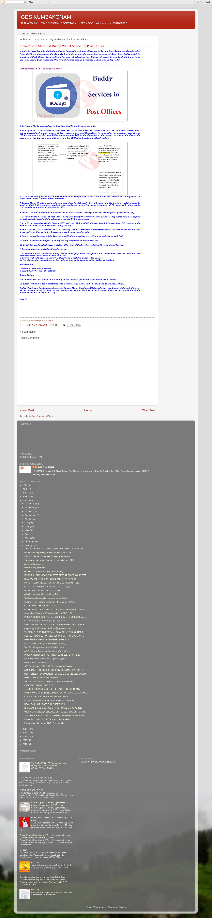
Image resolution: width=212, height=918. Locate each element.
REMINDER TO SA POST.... (37, 662)
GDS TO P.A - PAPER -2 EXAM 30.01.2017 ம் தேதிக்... (48, 587)
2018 (25, 497)
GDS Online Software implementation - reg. (44, 571)
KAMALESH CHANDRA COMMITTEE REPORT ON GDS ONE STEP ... (56, 575)
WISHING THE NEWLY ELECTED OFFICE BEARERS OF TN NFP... (55, 712)
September (30, 515)
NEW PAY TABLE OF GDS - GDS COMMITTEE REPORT (50, 579)
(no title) (23, 850)
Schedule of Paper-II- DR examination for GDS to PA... (49, 613)
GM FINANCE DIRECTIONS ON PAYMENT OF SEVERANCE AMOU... (56, 693)
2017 (25, 500)
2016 (25, 729)
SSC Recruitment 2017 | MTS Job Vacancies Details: (48, 666)
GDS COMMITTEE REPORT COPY (40, 606)
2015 (25, 733)
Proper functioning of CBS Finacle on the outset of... (48, 719)
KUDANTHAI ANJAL (45, 467)
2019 (25, 493)
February (29, 542)
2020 (25, 489)
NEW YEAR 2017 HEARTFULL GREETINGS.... (45, 704)
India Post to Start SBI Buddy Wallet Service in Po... (47, 640)
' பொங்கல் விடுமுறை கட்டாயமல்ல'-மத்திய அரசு (44, 647)
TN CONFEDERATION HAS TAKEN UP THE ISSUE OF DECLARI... (55, 716)
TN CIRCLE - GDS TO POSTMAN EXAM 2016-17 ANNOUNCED (53, 632)
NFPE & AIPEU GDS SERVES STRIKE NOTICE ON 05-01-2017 (53, 708)
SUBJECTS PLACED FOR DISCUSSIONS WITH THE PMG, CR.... (54, 636)
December (30, 504)
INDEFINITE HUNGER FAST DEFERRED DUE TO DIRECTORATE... (55, 617)
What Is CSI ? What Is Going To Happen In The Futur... (49, 681)
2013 (25, 740)
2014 (25, 736)
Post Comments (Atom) (42, 416)
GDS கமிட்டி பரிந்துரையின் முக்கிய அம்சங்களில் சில (46, 598)
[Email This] (68, 325)
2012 (25, 744)
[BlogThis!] (71, 325)
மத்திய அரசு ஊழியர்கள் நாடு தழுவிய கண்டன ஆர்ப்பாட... (48, 651)
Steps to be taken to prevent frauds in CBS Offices (42, 877)
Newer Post (26, 410)
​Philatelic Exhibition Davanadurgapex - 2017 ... (45, 678)
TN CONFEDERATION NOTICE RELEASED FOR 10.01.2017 (52, 689)
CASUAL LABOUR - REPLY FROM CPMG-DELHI (46, 696)
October (29, 511)
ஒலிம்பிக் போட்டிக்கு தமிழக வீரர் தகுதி (37, 778)
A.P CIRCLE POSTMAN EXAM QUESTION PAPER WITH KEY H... (54, 549)
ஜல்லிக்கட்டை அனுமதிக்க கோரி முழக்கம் (41, 594)
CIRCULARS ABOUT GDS (31, 790)
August (28, 519)
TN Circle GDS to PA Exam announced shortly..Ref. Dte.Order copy (48, 764)
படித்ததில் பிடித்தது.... (33, 564)
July (27, 523)
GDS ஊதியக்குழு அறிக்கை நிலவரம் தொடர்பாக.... (45, 621)
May (27, 530)
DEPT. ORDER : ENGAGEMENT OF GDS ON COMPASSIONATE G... (56, 674)
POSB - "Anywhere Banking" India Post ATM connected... (50, 700)
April (27, 534)
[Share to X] (74, 325)
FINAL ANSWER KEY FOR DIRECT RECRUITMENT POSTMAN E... (55, 625)
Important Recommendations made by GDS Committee (49, 602)
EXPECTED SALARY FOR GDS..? (40, 685)
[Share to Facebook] (77, 325)
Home (88, 410)
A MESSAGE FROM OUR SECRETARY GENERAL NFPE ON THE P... (56, 670)
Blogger (122, 907)
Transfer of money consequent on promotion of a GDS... (50, 560)
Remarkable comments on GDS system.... (43, 590)
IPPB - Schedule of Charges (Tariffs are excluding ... (48, 556)
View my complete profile (43, 475)
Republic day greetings (34, 568)
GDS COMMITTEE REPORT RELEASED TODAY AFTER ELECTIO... (55, 609)
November (30, 507)
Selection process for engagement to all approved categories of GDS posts (49, 804)
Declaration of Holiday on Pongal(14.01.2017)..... (46, 643)
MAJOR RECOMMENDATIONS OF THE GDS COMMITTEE (51, 583)
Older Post (148, 410)
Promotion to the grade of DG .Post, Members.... (46, 723)
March (28, 538)
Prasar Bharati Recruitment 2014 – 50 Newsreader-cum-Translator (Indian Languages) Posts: (45, 836)
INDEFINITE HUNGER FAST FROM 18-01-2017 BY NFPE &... (52, 655)
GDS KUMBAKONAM (46, 17)
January (29, 545)
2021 (25, 485)
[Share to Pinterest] (79, 325)
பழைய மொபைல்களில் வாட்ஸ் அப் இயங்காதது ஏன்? (45, 659)
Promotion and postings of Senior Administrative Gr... (48, 553)
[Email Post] (64, 325)
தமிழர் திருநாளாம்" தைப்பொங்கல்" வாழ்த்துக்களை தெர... (48, 628)
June (27, 526)
